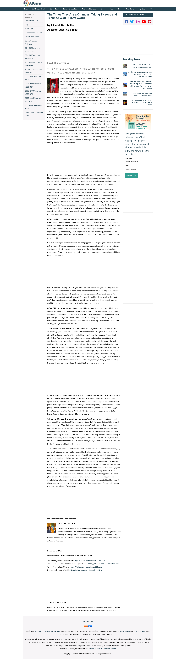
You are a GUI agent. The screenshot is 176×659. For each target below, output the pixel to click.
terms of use (139, 631)
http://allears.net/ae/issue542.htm (86, 570)
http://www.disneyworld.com (103, 648)
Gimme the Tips (131, 176)
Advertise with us (52, 631)
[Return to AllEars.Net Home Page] (38, 5)
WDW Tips (29, 29)
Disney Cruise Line (70, 9)
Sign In (144, 9)
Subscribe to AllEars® (33, 33)
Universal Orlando (89, 9)
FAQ (26, 25)
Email (127, 165)
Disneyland (54, 9)
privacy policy (123, 631)
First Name (129, 158)
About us (38, 631)
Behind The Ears (31, 21)
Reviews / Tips (116, 9)
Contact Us (88, 621)
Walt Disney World (39, 9)
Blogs (103, 9)
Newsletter (130, 9)
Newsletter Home (32, 37)
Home (26, 9)
